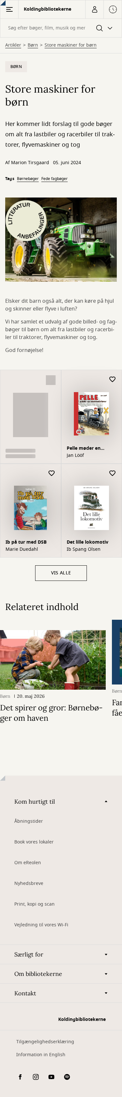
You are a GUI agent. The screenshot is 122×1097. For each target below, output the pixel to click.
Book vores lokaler (34, 842)
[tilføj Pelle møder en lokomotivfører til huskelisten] (112, 379)
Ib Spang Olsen (84, 549)
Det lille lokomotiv (87, 542)
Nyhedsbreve (28, 883)
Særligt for (28, 954)
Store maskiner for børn (71, 45)
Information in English (40, 1054)
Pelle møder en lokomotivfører (84, 449)
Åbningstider (28, 821)
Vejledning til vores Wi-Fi (41, 925)
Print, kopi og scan (34, 904)
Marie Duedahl (22, 549)
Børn (33, 45)
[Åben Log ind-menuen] (94, 9)
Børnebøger (28, 179)
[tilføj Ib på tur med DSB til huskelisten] (52, 473)
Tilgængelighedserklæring (45, 1041)
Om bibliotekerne (38, 974)
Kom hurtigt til (34, 801)
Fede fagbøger (54, 179)
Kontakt (25, 993)
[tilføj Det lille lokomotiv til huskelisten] (112, 473)
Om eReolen (27, 862)
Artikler (13, 45)
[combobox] (61, 28)
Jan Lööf (75, 455)
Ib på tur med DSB (26, 542)
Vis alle (61, 573)
